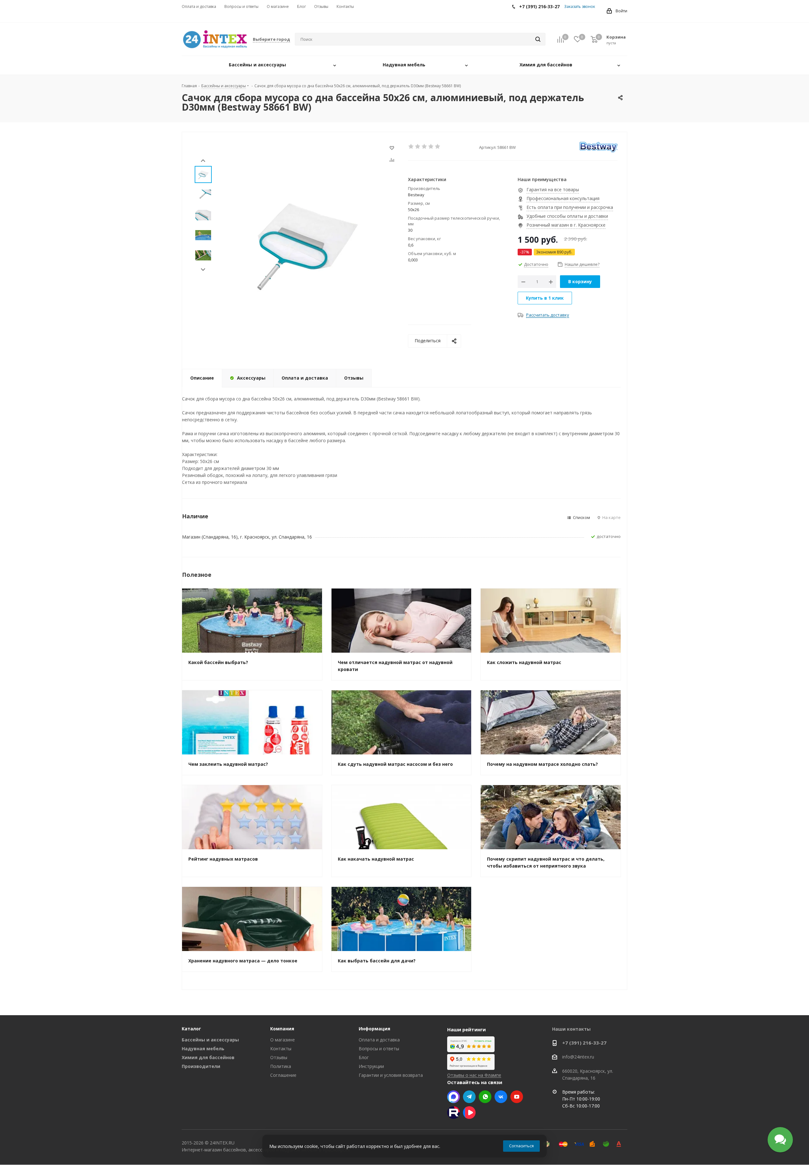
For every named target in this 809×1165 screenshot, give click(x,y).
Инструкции (371, 1066)
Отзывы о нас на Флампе (474, 1075)
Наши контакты (571, 1029)
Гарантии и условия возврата (391, 1075)
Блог (364, 1057)
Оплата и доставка (379, 1040)
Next (203, 269)
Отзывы (278, 1057)
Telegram (469, 1096)
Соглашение (283, 1075)
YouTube (516, 1096)
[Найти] (537, 39)
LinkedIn (469, 1112)
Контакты (280, 1049)
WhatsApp (485, 1096)
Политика (280, 1066)
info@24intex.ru (578, 1057)
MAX (453, 1096)
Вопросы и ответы (379, 1049)
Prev (203, 160)
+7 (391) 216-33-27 (584, 1043)
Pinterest (453, 1112)
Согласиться (521, 1146)
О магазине (282, 1040)
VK (501, 1096)
